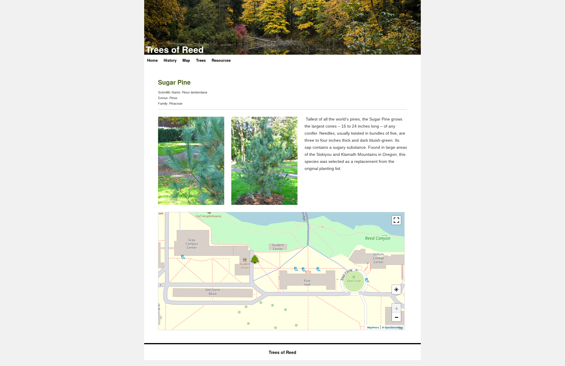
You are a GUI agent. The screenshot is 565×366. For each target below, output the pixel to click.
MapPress (373, 327)
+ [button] (396, 308)
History (170, 60)
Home (152, 60)
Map (186, 60)
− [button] (396, 317)
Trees (201, 60)
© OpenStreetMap (392, 327)
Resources (221, 60)
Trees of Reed (175, 49)
